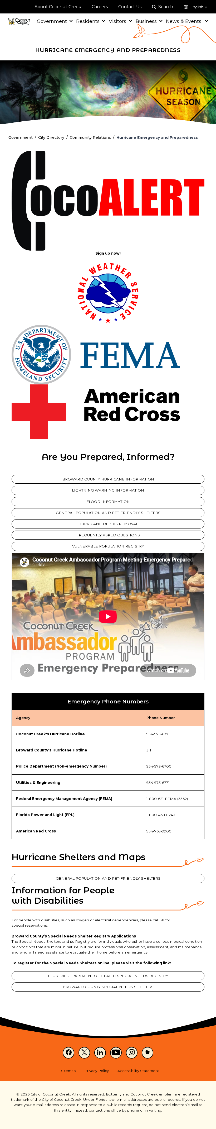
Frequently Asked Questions (108, 535)
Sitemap (68, 1071)
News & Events (184, 21)
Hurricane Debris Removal (108, 524)
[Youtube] (116, 1053)
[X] (84, 1053)
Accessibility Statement (138, 1071)
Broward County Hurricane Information (108, 479)
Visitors (117, 21)
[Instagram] (132, 1053)
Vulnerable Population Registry (108, 546)
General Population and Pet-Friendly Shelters (108, 513)
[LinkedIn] (100, 1053)
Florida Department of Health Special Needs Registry (108, 976)
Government (52, 21)
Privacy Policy (97, 1071)
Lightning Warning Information (108, 490)
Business (146, 21)
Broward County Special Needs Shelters (108, 987)
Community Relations (90, 137)
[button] (196, 6)
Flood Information (108, 501)
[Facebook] (68, 1053)
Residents (88, 21)
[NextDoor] (147, 1053)
